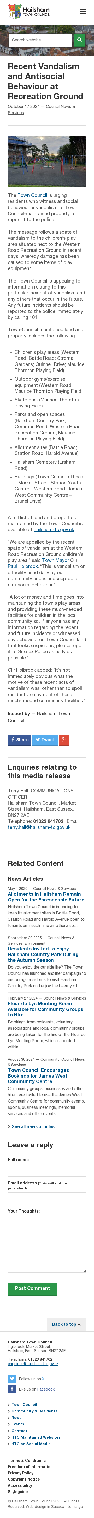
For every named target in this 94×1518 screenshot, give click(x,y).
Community (50, 1059)
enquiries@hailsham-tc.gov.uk (33, 1364)
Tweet (47, 740)
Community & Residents (34, 1411)
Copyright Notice (24, 1479)
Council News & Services (54, 889)
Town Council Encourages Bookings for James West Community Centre (38, 1076)
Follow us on (31, 1379)
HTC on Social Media (31, 1444)
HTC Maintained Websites (36, 1437)
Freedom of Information (30, 1467)
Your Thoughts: (24, 1211)
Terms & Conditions (27, 1461)
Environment (35, 943)
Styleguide (18, 1492)
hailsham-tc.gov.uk (54, 530)
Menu (83, 11)
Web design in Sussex (45, 1507)
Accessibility (20, 1486)
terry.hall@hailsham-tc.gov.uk (39, 827)
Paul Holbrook (23, 566)
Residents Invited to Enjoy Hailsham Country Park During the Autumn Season (43, 955)
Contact (19, 1431)
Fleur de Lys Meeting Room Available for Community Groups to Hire (45, 1009)
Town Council (32, 195)
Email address (37, 1185)
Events (17, 1424)
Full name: (18, 1160)
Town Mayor (55, 560)
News (16, 1418)
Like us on (36, 1389)
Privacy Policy (20, 1473)
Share (22, 740)
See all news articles (33, 1127)
